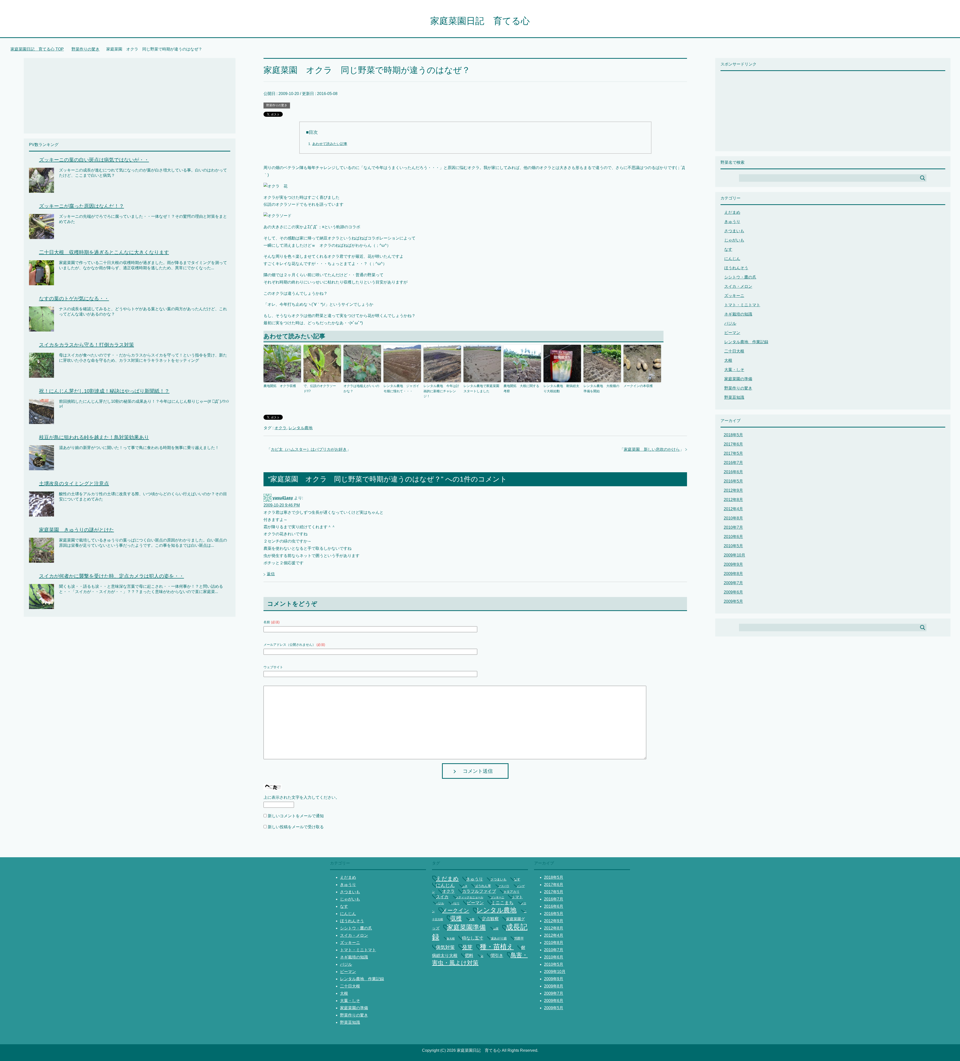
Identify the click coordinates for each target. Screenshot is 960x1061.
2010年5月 (733, 546)
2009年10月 (734, 555)
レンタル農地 (300, 428)
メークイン (455, 910)
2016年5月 (733, 481)
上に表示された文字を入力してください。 (302, 797)
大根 (728, 360)
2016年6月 (733, 472)
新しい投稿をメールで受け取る (296, 827)
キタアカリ (511, 892)
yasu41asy (282, 498)
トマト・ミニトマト (742, 305)
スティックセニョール (469, 897)
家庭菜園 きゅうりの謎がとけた (76, 529)
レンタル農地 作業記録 (746, 342)
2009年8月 (733, 574)
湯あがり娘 (498, 938)
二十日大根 (734, 351)
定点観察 (490, 918)
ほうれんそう (736, 268)
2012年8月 (733, 500)
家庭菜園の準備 (738, 379)
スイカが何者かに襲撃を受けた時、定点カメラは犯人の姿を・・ (111, 576)
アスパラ (503, 886)
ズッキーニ (734, 296)
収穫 (456, 918)
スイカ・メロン (738, 286)
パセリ (455, 903)
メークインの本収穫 (638, 386)
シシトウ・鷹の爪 (740, 277)
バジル (730, 323)
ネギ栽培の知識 (738, 314)
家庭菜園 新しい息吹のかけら (652, 449)
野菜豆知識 (734, 397)
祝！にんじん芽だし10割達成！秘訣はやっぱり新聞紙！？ (104, 391)
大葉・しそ (734, 370)
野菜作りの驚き (276, 105)
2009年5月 (733, 601)
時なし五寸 (472, 938)
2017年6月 (733, 444)
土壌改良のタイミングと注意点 (74, 483)
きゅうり (732, 222)
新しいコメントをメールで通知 (296, 816)
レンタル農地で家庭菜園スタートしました (481, 388)
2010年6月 (733, 536)
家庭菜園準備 (466, 927)
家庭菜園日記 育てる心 (480, 21)
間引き (496, 955)
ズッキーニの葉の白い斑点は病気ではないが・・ (94, 159)
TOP (40, 49)
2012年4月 (733, 509)
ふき (465, 886)
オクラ (280, 428)
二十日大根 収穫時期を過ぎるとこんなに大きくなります (104, 252)
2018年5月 (733, 435)
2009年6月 (733, 592)
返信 (271, 574)
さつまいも (734, 231)
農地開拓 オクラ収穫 (280, 386)
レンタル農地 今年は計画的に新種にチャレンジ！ (441, 391)
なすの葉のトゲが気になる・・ (74, 298)
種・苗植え (497, 946)
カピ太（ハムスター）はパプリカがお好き (309, 449)
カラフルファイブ (479, 891)
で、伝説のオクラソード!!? (320, 388)
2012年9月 (733, 490)
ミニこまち (502, 902)
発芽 (467, 947)
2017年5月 (733, 453)
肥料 (469, 955)
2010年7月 (733, 527)
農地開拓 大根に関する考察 (521, 388)
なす (728, 249)
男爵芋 (519, 938)
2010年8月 (733, 518)
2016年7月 (733, 462)
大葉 (471, 919)
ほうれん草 (483, 886)
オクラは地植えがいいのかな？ (361, 388)
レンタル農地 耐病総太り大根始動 (561, 388)
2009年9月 (733, 564)
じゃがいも (734, 240)
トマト (517, 897)
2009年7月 (733, 583)
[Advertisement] (71, 93)
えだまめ (732, 212)
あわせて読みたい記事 (329, 144)
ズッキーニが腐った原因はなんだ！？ (81, 206)
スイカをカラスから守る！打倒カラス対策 (86, 345)
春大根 (450, 938)
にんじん (732, 258)
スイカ (442, 896)
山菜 (495, 928)
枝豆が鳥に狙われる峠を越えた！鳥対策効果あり (94, 437)
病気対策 (445, 947)
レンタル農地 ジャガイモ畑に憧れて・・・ (401, 388)
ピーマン (732, 332)
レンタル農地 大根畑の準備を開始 (601, 388)
